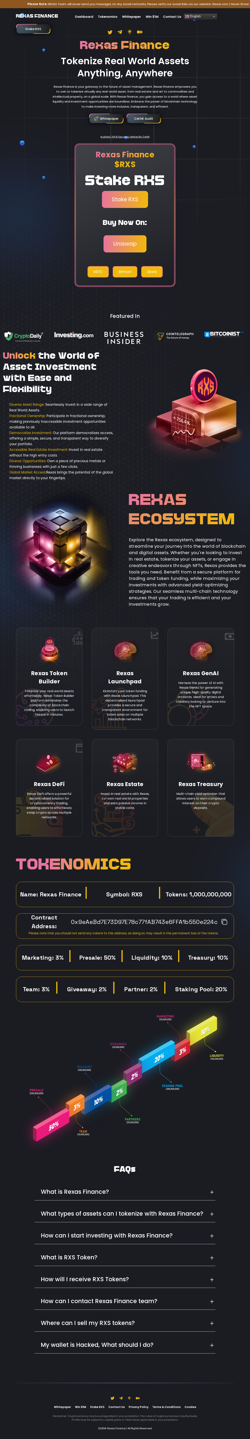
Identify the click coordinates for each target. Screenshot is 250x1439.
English (195, 16)
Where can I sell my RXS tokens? (88, 1323)
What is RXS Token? (69, 1257)
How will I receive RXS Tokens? (85, 1279)
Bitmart (125, 271)
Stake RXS (125, 199)
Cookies (190, 1407)
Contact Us (172, 16)
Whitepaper (131, 16)
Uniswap (125, 244)
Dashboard (84, 16)
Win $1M (152, 16)
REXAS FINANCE (37, 16)
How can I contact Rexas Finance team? (99, 1301)
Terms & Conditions (166, 1407)
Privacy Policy (138, 1407)
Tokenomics (107, 16)
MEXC (98, 271)
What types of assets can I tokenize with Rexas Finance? (122, 1213)
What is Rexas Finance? (75, 1192)
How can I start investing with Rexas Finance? (107, 1235)
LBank (152, 271)
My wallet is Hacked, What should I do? (97, 1345)
